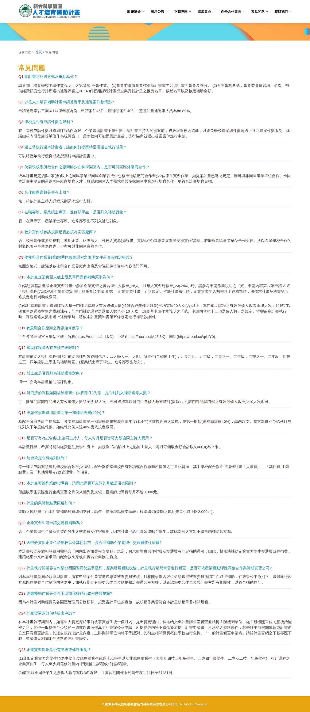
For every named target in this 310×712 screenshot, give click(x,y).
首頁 (38, 52)
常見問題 (258, 11)
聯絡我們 (281, 11)
